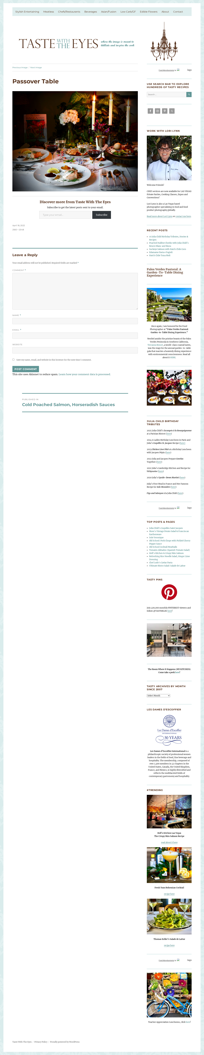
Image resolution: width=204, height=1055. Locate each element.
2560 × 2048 (18, 229)
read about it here (169, 842)
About (165, 11)
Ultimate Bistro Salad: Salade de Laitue (167, 565)
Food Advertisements (166, 70)
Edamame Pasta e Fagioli (160, 252)
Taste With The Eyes (22, 1042)
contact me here (183, 216)
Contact (178, 11)
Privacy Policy (40, 1042)
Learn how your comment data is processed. (85, 374)
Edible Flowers (148, 11)
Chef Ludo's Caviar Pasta (160, 562)
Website (17, 344)
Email (16, 330)
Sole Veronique (156, 537)
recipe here (169, 894)
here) (182, 443)
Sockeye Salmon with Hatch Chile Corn (167, 249)
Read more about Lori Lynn (159, 216)
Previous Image (20, 67)
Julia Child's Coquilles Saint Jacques (166, 528)
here (169, 433)
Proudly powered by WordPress (65, 1042)
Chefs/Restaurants (69, 11)
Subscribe (101, 214)
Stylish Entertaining (27, 11)
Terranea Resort (155, 345)
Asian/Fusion (108, 11)
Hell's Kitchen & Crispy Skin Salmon (166, 553)
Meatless (48, 11)
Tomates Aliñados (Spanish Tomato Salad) (169, 550)
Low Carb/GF (128, 11)
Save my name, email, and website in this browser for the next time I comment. (53, 360)
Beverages (90, 11)
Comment (19, 270)
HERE (172, 357)
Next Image (36, 67)
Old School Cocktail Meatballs (163, 547)
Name (16, 315)
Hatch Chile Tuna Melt (159, 255)
